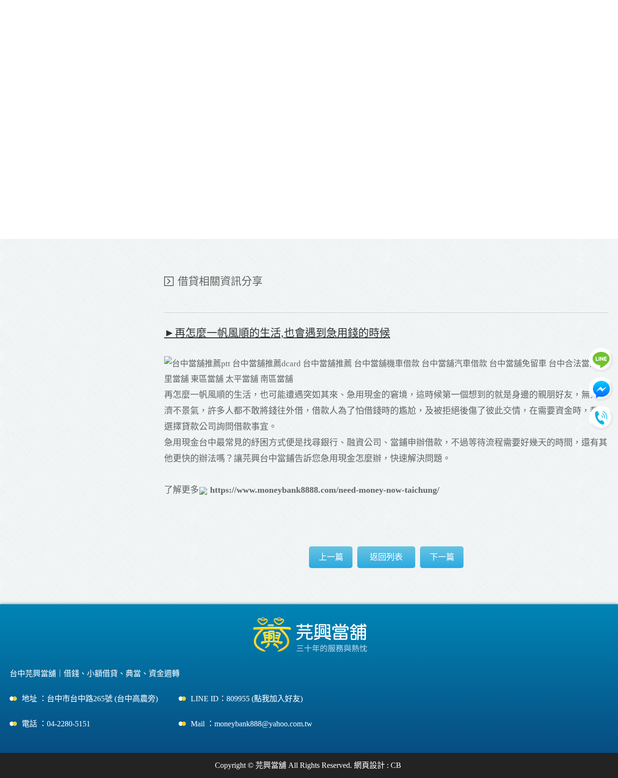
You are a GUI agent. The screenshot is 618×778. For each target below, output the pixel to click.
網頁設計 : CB (377, 765)
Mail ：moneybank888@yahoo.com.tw (251, 724)
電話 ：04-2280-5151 (56, 724)
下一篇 (442, 557)
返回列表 (386, 557)
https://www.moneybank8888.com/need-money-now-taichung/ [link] (324, 490)
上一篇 (331, 557)
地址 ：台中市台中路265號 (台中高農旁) (90, 699)
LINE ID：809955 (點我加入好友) (247, 699)
